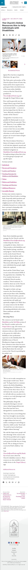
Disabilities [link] (5, 322)
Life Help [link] (16, 322)
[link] (5, 165)
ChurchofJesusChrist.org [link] (11, 96)
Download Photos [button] (15, 70)
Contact (22, 10)
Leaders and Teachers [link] (9, 171)
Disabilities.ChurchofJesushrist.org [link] (14, 240)
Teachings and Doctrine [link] (9, 185)
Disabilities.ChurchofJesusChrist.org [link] (14, 152)
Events (15, 10)
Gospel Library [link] (7, 327)
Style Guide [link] (6, 511)
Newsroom (4, 7)
